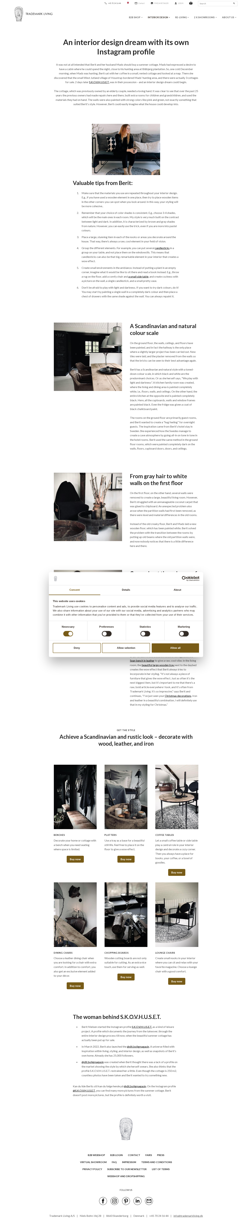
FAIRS (148, 1155)
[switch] (107, 633)
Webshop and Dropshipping (126, 1176)
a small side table (138, 276)
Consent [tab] (74, 589)
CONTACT (134, 1155)
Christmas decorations (178, 695)
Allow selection (126, 648)
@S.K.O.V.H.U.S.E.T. (84, 1090)
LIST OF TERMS (161, 1169)
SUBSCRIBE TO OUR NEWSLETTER (127, 1169)
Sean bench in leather (142, 660)
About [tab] (177, 589)
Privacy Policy (92, 1169)
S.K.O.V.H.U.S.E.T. (99, 82)
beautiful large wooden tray (158, 665)
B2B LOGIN (116, 1155)
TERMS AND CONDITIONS (156, 1162)
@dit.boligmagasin (138, 1046)
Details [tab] (126, 589)
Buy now (75, 859)
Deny (77, 648)
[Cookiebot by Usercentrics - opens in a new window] (184, 578)
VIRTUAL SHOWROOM (93, 1162)
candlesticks (162, 248)
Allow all (175, 648)
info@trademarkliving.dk (188, 1215)
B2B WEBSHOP (96, 1155)
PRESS (160, 1155)
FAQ (114, 1162)
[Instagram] (114, 1200)
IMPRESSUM (129, 1162)
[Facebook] (103, 1200)
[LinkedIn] (137, 1200)
